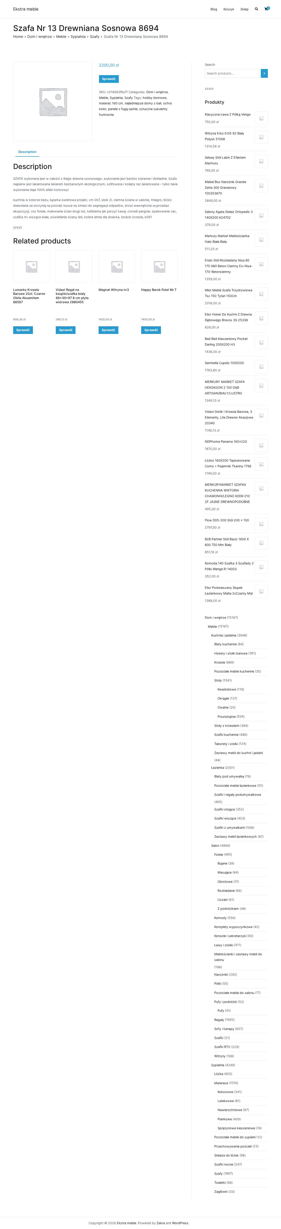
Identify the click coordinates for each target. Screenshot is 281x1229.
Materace (221, 1083)
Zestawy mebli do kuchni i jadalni (238, 753)
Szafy (94, 36)
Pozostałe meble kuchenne (234, 671)
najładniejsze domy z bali (143, 103)
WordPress (180, 1223)
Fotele (218, 854)
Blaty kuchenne (225, 644)
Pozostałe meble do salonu (234, 993)
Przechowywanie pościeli (233, 1146)
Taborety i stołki (226, 744)
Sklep (244, 9)
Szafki (218, 1038)
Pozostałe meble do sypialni (235, 1137)
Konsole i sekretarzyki (230, 936)
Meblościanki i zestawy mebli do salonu (238, 957)
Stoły (218, 680)
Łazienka (217, 767)
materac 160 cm (111, 103)
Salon (215, 845)
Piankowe (225, 1119)
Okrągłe (223, 698)
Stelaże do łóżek (226, 1155)
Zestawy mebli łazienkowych (235, 836)
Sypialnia (78, 36)
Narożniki (221, 974)
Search (210, 64)
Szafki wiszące (225, 818)
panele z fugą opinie (122, 109)
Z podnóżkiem (228, 908)
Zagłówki (221, 1191)
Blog (214, 9)
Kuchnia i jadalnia (223, 635)
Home (18, 36)
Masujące (225, 872)
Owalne (223, 707)
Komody (220, 918)
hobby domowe (154, 98)
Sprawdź (108, 79)
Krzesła (219, 662)
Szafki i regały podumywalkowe (237, 794)
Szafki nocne (223, 1164)
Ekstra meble (25, 9)
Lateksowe (226, 1101)
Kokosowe (225, 1092)
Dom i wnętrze (39, 36)
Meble (61, 36)
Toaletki (220, 1182)
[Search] (264, 73)
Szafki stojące (224, 809)
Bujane (222, 863)
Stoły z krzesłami (226, 725)
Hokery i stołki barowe (230, 653)
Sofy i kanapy (224, 1029)
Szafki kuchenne (226, 734)
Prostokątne (227, 716)
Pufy (221, 1010)
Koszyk (228, 9)
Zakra (161, 1223)
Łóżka (218, 1074)
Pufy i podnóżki (225, 1002)
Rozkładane (226, 890)
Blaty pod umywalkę (229, 776)
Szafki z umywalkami (229, 827)
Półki (217, 983)
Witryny (219, 1056)
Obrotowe (225, 881)
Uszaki (223, 899)
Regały (219, 1020)
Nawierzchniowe (230, 1110)
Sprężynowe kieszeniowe (236, 1128)
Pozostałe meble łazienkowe (235, 785)
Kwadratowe (227, 689)
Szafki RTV (222, 1047)
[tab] (27, 152)
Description (27, 152)
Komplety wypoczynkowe (233, 927)
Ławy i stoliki (223, 945)
